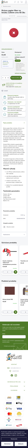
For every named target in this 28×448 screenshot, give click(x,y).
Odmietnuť (7, 444)
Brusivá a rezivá (10, 227)
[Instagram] (15, 375)
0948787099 (15, 371)
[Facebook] (11, 375)
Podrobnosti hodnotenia (22, 16)
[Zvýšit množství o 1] (12, 272)
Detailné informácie (7, 49)
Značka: (4, 20)
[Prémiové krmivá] (18, 419)
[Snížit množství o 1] (3, 272)
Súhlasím (20, 444)
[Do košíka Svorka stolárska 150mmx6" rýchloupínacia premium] (15, 272)
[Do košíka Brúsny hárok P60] (15, 312)
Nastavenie (14, 439)
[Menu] (26, 2)
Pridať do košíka (15, 77)
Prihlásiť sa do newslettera (9, 346)
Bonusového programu (6, 63)
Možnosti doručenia (20, 73)
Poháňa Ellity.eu (5, 66)
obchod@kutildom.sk (15, 368)
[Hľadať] (15, 2)
